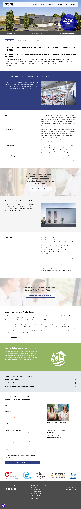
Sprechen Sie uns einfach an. (40, 189)
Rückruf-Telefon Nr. (10, 417)
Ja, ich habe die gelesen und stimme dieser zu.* (21, 456)
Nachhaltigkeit (20, 357)
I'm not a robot (11, 449)
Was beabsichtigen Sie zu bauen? (13, 430)
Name (6, 405)
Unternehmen (8, 411)
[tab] (40, 379)
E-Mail (6, 424)
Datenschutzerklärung (19, 455)
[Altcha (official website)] (19, 450)
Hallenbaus (14, 337)
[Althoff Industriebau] (9, 4)
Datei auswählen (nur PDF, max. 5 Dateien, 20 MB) (17, 442)
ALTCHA (19, 451)
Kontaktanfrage (11, 33)
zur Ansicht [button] (69, 26)
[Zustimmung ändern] (3, 505)
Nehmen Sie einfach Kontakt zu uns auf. (40, 295)
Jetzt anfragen (34, 498)
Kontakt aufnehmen (22, 462)
